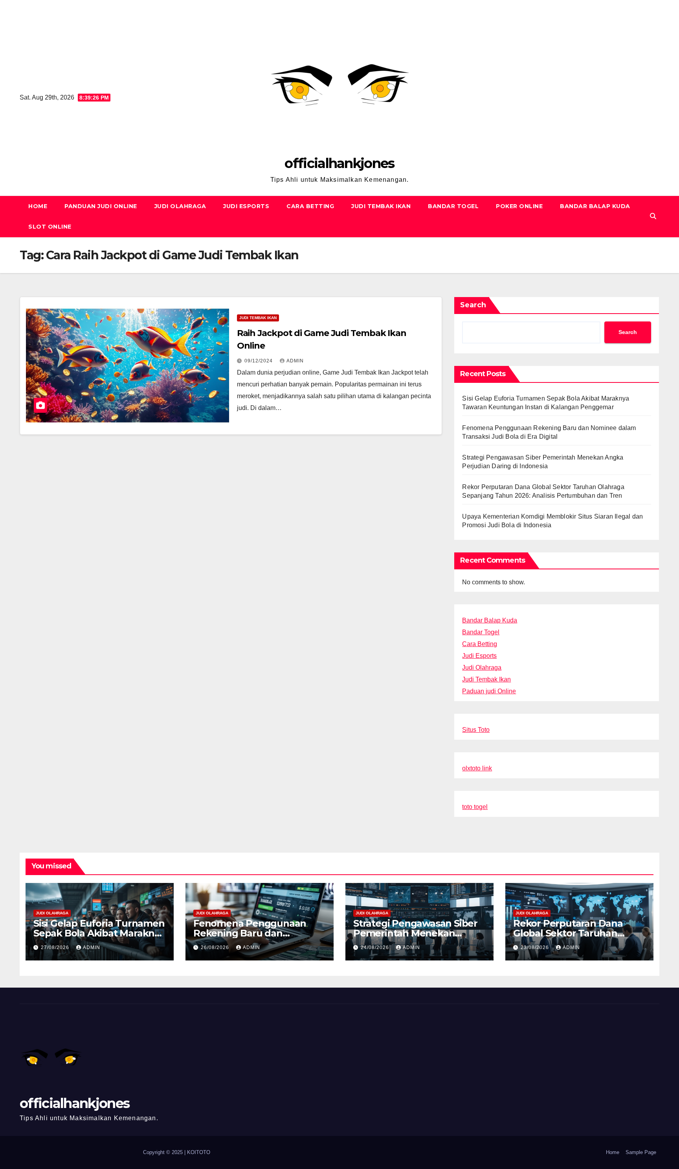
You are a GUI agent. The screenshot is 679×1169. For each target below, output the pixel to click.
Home (37, 206)
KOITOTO (198, 1152)
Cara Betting (310, 206)
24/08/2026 (376, 947)
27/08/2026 (56, 947)
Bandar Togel (453, 206)
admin (295, 361)
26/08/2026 (216, 947)
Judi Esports (246, 206)
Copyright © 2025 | (165, 1152)
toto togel (475, 806)
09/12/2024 (259, 361)
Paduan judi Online (489, 691)
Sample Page (641, 1152)
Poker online (519, 206)
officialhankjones (339, 163)
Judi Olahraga (180, 206)
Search (473, 305)
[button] (653, 216)
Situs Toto (476, 729)
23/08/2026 (536, 947)
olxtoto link (477, 768)
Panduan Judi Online (100, 206)
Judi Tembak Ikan (381, 206)
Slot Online (50, 226)
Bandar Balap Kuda (595, 206)
